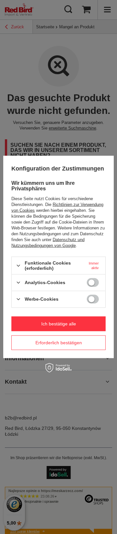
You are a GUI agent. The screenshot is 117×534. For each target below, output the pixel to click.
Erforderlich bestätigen (58, 342)
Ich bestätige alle (58, 323)
